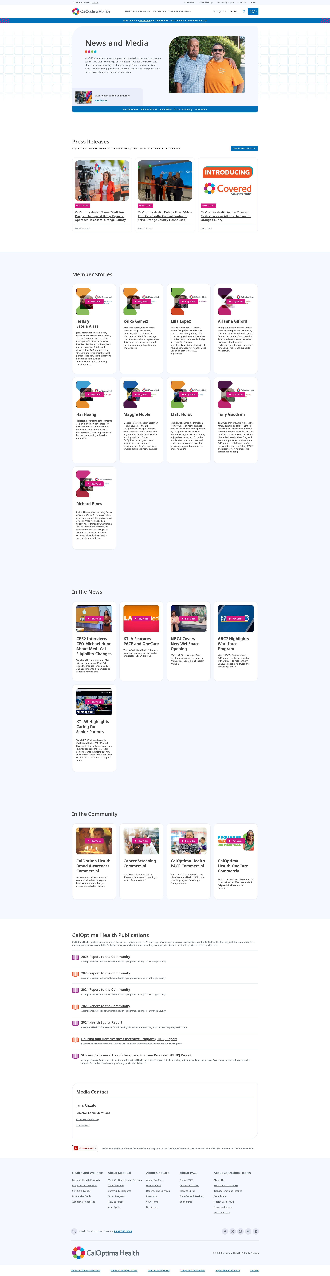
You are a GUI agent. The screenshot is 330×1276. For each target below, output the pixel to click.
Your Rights (114, 1207)
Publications (201, 109)
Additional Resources (83, 1201)
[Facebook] (225, 1231)
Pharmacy (151, 1196)
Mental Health (116, 1185)
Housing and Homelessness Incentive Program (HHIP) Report (129, 1039)
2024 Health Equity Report (101, 1022)
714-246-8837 (82, 1125)
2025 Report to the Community (105, 973)
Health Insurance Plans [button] (136, 11)
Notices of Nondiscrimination (85, 1270)
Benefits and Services (158, 1190)
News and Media (223, 1207)
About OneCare (154, 1180)
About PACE (186, 1180)
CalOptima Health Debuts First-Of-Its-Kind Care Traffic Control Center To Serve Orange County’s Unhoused (165, 216)
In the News (165, 109)
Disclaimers (152, 1207)
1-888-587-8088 (123, 1231)
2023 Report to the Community (105, 1006)
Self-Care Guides (81, 1190)
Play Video (96, 301)
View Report (101, 100)
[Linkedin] (256, 1231)
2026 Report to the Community (105, 957)
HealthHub (145, 20)
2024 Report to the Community (105, 989)
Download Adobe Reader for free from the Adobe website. (224, 1148)
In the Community (183, 109)
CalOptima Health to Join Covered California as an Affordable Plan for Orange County (226, 216)
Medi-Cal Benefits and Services (125, 1180)
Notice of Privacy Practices (124, 1270)
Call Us (95, 2)
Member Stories (149, 109)
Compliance (220, 1196)
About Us (219, 1180)
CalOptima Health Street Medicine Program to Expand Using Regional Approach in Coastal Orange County (100, 216)
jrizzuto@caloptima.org (88, 1119)
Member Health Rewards (86, 1180)
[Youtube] (248, 1231)
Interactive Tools (81, 1196)
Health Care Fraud (224, 1201)
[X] (232, 1231)
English (220, 11)
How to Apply (115, 1201)
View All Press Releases (244, 148)
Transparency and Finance (228, 1190)
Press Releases (130, 109)
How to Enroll (153, 1185)
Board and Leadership (226, 1185)
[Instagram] (240, 1231)
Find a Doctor (159, 11)
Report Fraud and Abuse (228, 1270)
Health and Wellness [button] (179, 11)
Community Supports (119, 1190)
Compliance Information (193, 1270)
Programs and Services (84, 1185)
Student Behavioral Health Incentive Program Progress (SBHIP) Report (136, 1055)
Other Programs (117, 1196)
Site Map (254, 1270)
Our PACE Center (189, 1185)
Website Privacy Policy (159, 1270)
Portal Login (252, 11)
